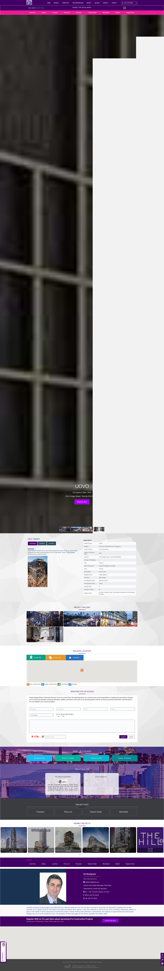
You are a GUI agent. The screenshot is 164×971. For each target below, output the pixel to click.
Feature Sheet (92, 12)
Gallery (44, 12)
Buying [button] (89, 2)
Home (48, 2)
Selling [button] (97, 2)
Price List (67, 12)
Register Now (130, 12)
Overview (32, 12)
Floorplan (79, 12)
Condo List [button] (65, 2)
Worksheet (106, 12)
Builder (118, 12)
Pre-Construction (78, 2)
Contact (114, 2)
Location (55, 12)
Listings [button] (56, 2)
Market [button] (105, 2)
